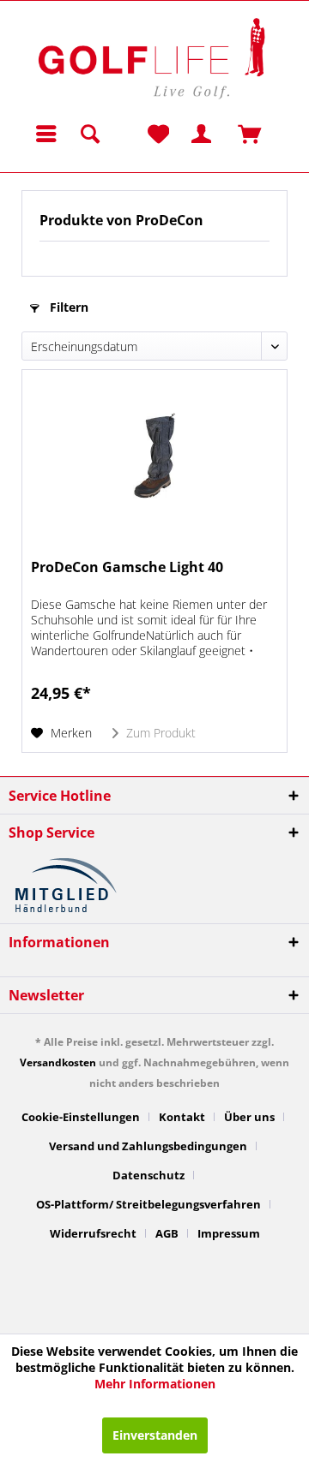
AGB (167, 1233)
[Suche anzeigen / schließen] (89, 133)
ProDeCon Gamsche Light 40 (127, 567)
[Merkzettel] (156, 133)
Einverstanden (154, 1435)
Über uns (249, 1117)
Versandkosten (58, 1062)
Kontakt (182, 1117)
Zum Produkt (159, 733)
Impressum (228, 1233)
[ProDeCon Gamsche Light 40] (154, 456)
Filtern (67, 307)
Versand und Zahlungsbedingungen (148, 1146)
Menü (46, 133)
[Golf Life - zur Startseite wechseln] (150, 56)
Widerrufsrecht (93, 1233)
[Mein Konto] (186, 133)
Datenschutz (148, 1175)
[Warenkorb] (229, 133)
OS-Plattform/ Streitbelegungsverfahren (148, 1204)
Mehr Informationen (154, 1383)
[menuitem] (39, 133)
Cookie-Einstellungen (80, 1117)
